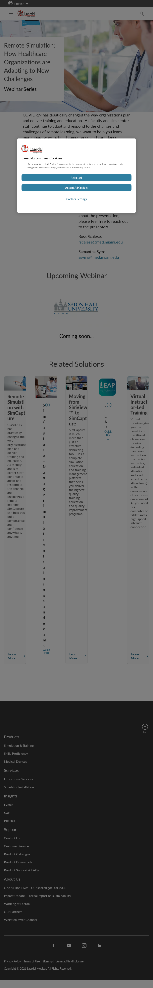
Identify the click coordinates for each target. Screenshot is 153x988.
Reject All (76, 178)
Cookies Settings (76, 199)
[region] (76, 175)
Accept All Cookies (76, 188)
